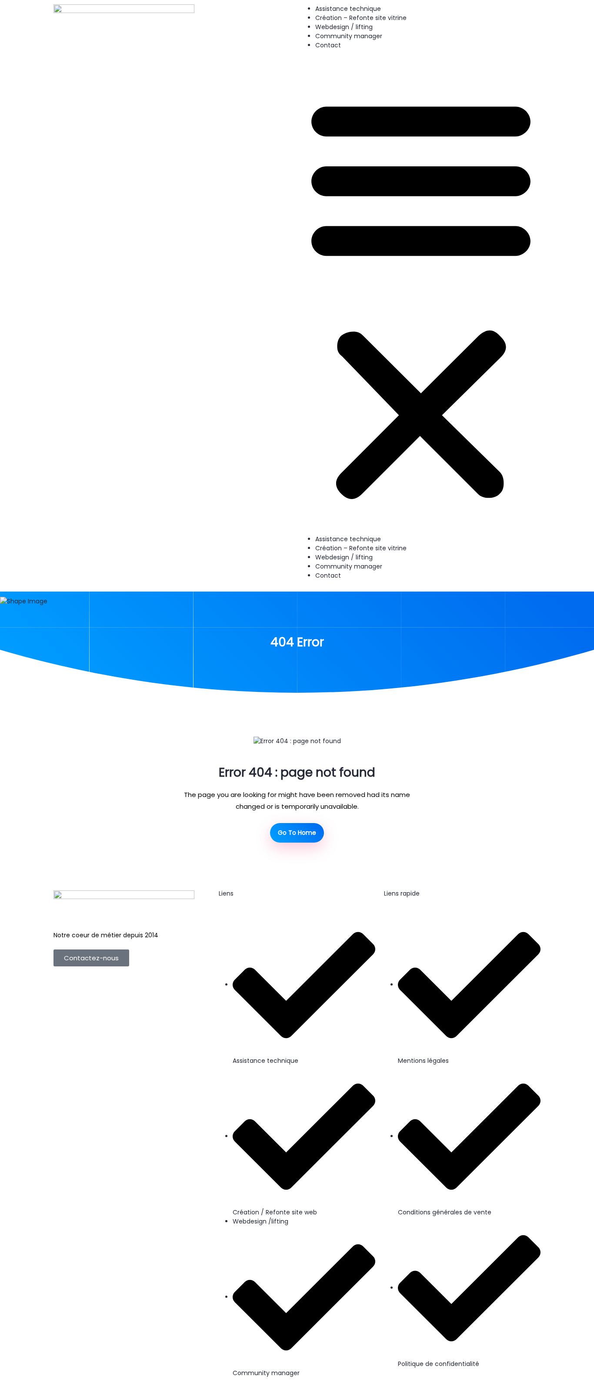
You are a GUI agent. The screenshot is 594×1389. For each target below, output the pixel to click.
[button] (421, 296)
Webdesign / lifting (344, 27)
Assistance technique (348, 8)
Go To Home (297, 832)
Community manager (348, 36)
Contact (328, 45)
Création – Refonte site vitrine (361, 17)
